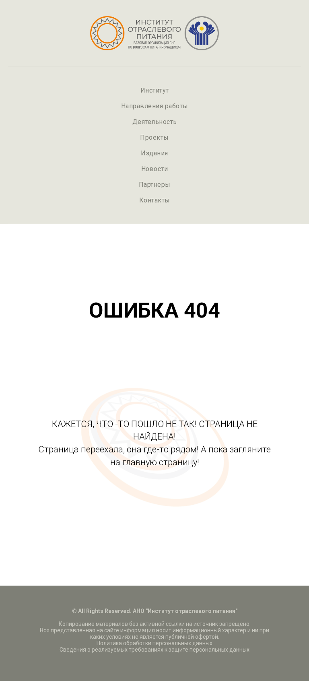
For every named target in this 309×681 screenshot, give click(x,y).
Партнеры (155, 184)
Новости (154, 169)
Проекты (154, 137)
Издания (154, 153)
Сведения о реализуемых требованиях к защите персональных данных (154, 649)
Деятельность (154, 122)
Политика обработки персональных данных (154, 643)
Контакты (154, 200)
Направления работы (154, 106)
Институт (154, 90)
